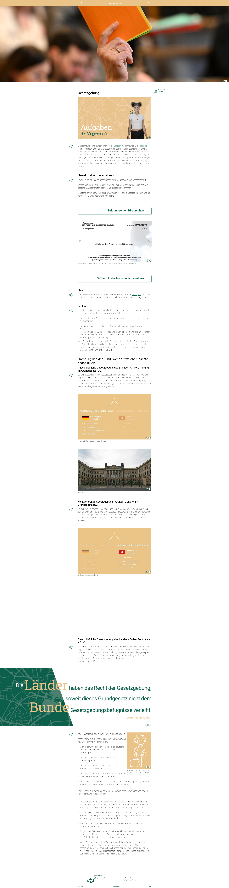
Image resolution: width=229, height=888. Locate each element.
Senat (108, 185)
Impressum (80, 886)
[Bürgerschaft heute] (81, 2)
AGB (150, 886)
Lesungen (136, 294)
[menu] (3, 3)
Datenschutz (116, 886)
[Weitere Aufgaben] (148, 3)
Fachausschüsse (117, 341)
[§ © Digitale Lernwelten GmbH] (114, 241)
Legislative (119, 146)
